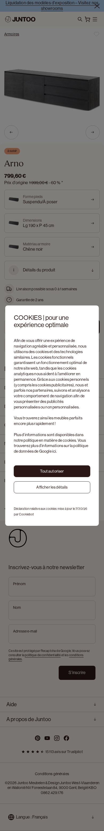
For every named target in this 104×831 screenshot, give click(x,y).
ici (54, 451)
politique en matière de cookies (49, 440)
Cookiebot (26, 514)
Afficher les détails (51, 487)
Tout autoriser (52, 471)
